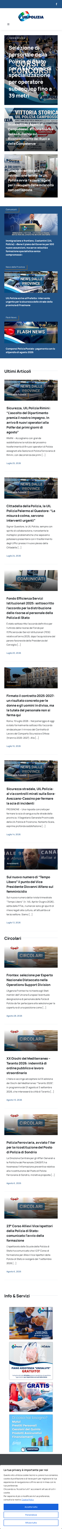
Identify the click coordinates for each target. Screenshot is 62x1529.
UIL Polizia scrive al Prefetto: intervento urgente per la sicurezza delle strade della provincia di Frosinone (29, 302)
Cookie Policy (27, 1499)
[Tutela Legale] (31, 1308)
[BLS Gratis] (31, 1383)
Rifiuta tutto (31, 1522)
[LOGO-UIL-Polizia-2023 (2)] (31, 12)
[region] (31, 1497)
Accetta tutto (31, 1507)
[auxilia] (31, 1415)
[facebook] (56, 4)
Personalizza (31, 1514)
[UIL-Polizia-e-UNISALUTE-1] (31, 1343)
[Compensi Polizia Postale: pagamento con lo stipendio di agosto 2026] (31, 323)
